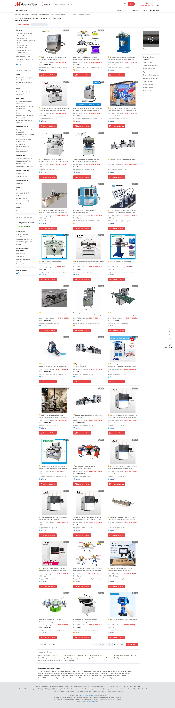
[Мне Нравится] (135, 686)
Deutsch (73, 689)
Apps (143, 10)
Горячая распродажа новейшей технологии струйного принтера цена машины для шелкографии (87, 109)
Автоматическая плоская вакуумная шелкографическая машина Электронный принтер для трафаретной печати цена (53, 467)
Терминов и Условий (92, 701)
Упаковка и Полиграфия (24, 33)
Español (66, 689)
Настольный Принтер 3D (25, 60)
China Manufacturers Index (83, 691)
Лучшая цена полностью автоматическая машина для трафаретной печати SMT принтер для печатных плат (122, 467)
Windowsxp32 (22, 193)
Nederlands (116, 689)
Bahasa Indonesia (151, 689)
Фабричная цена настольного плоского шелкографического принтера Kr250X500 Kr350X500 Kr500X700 (122, 518)
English (34, 689)
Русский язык (95, 689)
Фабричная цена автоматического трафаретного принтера (84, 211)
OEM (20, 256)
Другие (18, 64)
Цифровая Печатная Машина (24, 46)
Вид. (19, 196)
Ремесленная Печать (24, 166)
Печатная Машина (149, 69)
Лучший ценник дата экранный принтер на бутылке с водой (123, 621)
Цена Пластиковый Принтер (47, 655)
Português (80, 689)
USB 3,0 (20, 183)
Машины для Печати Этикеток (24, 51)
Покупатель (120, 10)
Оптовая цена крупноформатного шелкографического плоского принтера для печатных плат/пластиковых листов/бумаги (53, 160)
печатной (21, 164)
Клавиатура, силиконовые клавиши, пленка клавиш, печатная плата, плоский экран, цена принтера (88, 314)
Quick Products (70, 691)
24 (45, 644)
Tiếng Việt (141, 689)
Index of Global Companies (115, 691)
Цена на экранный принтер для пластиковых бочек (50, 263)
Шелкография (147, 62)
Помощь (134, 10)
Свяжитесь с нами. (24, 273)
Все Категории (22, 10)
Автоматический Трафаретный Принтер (156, 84)
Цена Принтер (118, 658)
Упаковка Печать (24, 158)
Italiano (87, 689)
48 (54, 644)
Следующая (131, 644)
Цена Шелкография (95, 655)
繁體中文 (47, 689)
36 (49, 644)
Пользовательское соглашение (59, 686)
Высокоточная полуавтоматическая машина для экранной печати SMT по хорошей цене (86, 160)
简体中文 (40, 689)
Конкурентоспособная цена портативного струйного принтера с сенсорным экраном (53, 365)
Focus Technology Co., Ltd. (86, 695)
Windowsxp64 (22, 201)
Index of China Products (99, 691)
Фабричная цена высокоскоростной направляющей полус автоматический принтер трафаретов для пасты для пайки (87, 621)
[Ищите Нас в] (139, 686)
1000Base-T (21, 176)
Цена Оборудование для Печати (49, 660)
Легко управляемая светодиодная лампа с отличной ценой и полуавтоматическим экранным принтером (54, 109)
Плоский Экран (148, 87)
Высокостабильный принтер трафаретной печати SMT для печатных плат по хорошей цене (123, 416)
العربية (108, 689)
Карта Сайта (114, 686)
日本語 (53, 689)
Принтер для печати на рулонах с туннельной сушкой (85, 365)
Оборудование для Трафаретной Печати (156, 78)
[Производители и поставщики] (26, 4)
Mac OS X (20, 203)
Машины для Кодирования (26, 42)
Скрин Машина (148, 72)
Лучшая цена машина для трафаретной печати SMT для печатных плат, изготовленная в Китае (53, 518)
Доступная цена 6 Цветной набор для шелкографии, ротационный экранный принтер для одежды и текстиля (86, 58)
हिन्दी (122, 689)
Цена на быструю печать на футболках (122, 262)
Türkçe (134, 689)
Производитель (24, 239)
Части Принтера (148, 91)
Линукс (20, 211)
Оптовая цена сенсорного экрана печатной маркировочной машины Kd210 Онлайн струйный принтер (121, 569)
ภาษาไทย (128, 689)
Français (60, 689)
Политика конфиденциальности (79, 686)
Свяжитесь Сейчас (49, 75)
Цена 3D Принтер (69, 660)
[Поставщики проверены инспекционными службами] (25, 223)
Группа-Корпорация (24, 242)
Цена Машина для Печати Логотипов (75, 655)
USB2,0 (20, 174)
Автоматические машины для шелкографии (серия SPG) (84, 467)
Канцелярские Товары (23, 57)
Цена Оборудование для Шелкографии (50, 658)
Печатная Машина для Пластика (153, 75)
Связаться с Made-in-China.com (100, 686)
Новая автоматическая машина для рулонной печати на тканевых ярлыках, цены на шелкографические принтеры (53, 211)
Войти (158, 5)
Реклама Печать (23, 161)
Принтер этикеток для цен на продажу (122, 159)
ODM (21, 254)
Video (67, 30)
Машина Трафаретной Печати (24, 37)
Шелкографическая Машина (152, 65)
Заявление (45, 686)
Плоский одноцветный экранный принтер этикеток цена (87, 416)
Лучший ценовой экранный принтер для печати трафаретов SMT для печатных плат (87, 518)
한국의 (103, 689)
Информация (124, 686)
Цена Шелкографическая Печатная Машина (126, 655)
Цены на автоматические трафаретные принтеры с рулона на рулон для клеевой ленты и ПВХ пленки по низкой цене (53, 314)
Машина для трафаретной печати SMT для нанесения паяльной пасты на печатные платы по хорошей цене (88, 263)
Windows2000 (22, 198)
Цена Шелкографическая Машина (100, 658)
